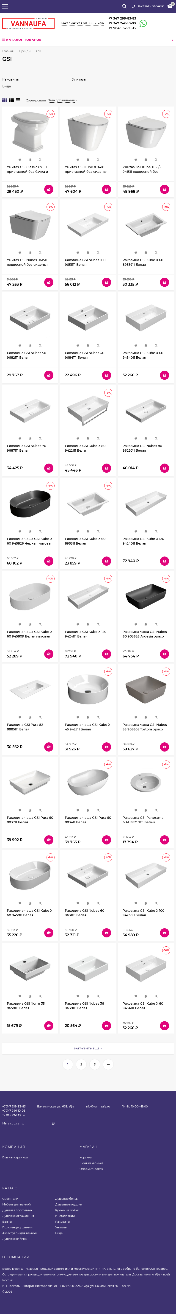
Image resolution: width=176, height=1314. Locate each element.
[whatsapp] (53, 1123)
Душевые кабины (14, 1239)
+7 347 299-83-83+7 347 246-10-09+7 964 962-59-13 (122, 23)
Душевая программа (17, 1210)
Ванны (7, 1221)
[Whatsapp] (141, 23)
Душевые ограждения (18, 1216)
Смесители (10, 1198)
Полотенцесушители (17, 1227)
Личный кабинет (91, 1163)
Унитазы (79, 79)
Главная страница (15, 1157)
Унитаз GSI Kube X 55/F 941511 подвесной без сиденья (142, 171)
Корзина (86, 1157)
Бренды (24, 51)
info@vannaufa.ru (97, 1106)
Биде (6, 86)
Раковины (10, 79)
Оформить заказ (91, 1169)
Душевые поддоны (68, 1204)
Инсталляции (65, 1216)
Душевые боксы (66, 1198)
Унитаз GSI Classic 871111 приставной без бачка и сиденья (27, 171)
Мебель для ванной (16, 1204)
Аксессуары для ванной (19, 1233)
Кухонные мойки (67, 1210)
